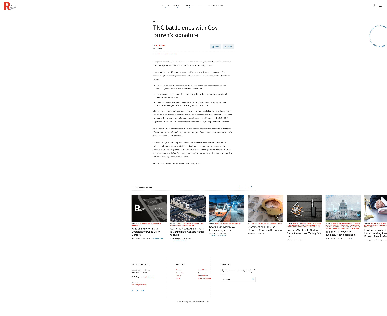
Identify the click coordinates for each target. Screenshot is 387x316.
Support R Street (203, 275)
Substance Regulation (294, 227)
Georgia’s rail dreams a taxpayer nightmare (222, 229)
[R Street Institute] (10, 6)
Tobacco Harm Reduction (311, 227)
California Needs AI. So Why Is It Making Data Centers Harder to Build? (187, 232)
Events (200, 6)
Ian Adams (160, 45)
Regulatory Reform (352, 228)
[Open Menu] (380, 5)
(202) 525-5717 (136, 282)
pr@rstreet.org (149, 277)
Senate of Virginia (158, 238)
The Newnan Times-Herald (219, 235)
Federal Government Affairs (344, 227)
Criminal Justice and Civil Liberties (264, 224)
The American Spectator (179, 240)
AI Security (334, 224)
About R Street (202, 270)
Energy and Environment (223, 224)
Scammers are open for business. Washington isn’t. (341, 233)
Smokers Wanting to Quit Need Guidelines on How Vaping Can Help (304, 233)
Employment (201, 273)
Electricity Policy (146, 224)
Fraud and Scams (339, 228)
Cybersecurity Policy (338, 225)
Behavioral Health (299, 224)
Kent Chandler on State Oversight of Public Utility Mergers (146, 232)
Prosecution (368, 227)
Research (178, 270)
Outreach (190, 6)
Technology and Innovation (167, 54)
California (195, 224)
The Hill (350, 238)
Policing (279, 224)
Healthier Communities (312, 225)
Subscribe (252, 279)
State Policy (236, 224)
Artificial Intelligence (183, 224)
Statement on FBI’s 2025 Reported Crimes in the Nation (265, 229)
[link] (133, 290)
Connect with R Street (215, 6)
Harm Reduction (297, 225)
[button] (228, 46)
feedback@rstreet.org (139, 284)
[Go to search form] (373, 5)
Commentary (180, 273)
